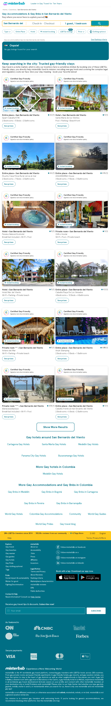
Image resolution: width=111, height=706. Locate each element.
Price (80, 32)
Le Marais (80, 679)
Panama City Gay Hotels (34, 455)
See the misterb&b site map (48, 701)
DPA (32, 588)
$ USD (92, 533)
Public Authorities (38, 591)
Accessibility (36, 550)
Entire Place (20, 32)
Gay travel (10, 547)
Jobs (33, 553)
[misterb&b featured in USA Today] (12, 636)
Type (6, 32)
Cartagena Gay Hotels (18, 444)
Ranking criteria (37, 578)
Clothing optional (99, 32)
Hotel (33, 32)
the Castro (53, 679)
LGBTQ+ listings (66, 32)
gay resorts (74, 675)
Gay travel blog (68, 524)
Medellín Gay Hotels (88, 444)
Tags (7, 569)
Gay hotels (10, 560)
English (103, 533)
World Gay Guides (97, 513)
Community (75, 513)
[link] (49, 110)
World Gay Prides (44, 524)
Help (10, 538)
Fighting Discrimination (14, 584)
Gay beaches (11, 550)
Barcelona (43, 679)
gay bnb (100, 684)
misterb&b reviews (38, 584)
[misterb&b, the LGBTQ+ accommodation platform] (13, 3)
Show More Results (55, 427)
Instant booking (49, 32)
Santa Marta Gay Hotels (54, 444)
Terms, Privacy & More (96, 538)
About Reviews (37, 575)
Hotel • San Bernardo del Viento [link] (71, 115)
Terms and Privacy (38, 571)
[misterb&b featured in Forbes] (82, 636)
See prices (9, 126)
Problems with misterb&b (40, 684)
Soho (9, 679)
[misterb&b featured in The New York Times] (47, 636)
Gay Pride (9, 563)
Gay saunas (10, 553)
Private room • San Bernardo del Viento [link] (74, 231)
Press (33, 556)
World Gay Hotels (14, 513)
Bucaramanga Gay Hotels (71, 455)
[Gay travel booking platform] (15, 668)
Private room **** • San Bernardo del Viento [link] (23, 406)
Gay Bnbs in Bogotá (52, 491)
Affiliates (34, 560)
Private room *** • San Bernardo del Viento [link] (22, 347)
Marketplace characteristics (42, 581)
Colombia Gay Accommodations (46, 513)
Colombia (12, 10)
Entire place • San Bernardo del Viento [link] (20, 115)
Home (5, 10)
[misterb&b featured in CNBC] (43, 628)
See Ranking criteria (99, 39)
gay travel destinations (28, 682)
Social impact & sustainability (17, 578)
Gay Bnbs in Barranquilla (69, 503)
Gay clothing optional (14, 566)
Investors (34, 563)
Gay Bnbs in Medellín (18, 491)
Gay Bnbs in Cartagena (86, 491)
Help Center (36, 597)
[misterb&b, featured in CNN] (9, 628)
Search (100, 25)
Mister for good (12, 581)
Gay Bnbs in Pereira (34, 503)
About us (34, 547)
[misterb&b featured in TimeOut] (79, 628)
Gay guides (10, 556)
